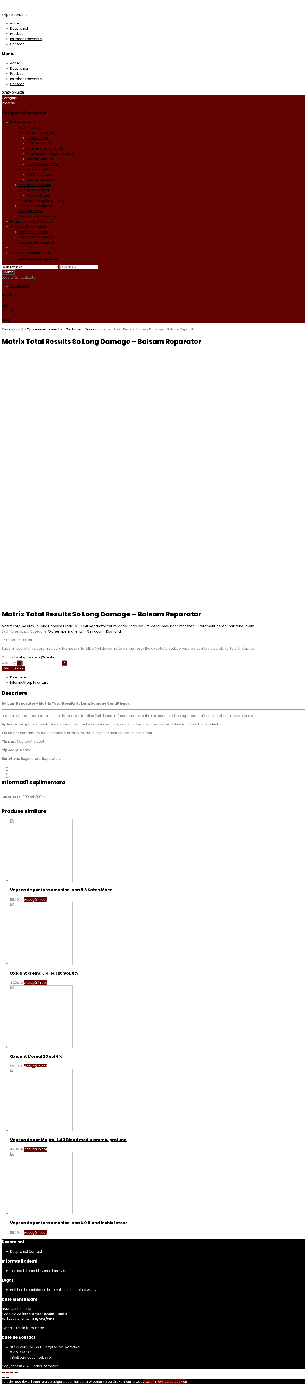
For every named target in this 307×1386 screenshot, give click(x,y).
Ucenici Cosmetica (42, 179)
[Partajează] (7, 1372)
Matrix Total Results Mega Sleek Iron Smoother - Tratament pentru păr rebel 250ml (186, 626)
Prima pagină (13, 329)
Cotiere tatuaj (38, 195)
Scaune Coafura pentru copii (50, 153)
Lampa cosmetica (33, 232)
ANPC (91, 1289)
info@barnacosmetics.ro (30, 1357)
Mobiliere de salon (25, 122)
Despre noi (19, 28)
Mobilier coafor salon (35, 132)
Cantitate (10, 657)
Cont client (49, 1270)
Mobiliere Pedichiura (34, 185)
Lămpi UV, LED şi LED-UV (37, 258)
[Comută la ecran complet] (11, 1372)
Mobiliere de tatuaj (33, 190)
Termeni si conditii (24, 1270)
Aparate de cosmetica (28, 226)
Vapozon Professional (36, 242)
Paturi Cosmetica (41, 174)
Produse (16, 33)
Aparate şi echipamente (30, 252)
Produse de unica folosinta (31, 221)
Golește (48, 657)
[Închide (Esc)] (3, 1372)
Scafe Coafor (37, 138)
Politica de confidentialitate (32, 1289)
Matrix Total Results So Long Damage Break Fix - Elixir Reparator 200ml (59, 626)
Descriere (18, 677)
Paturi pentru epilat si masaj (41, 200)
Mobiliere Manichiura (35, 205)
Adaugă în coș (13, 669)
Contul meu (19, 286)
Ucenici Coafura (40, 158)
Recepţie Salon (30, 211)
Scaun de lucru (30, 127)
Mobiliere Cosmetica (35, 169)
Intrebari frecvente (26, 39)
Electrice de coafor (42, 164)
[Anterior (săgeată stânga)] (3, 1377)
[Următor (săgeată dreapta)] (7, 1377)
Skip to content (14, 14)
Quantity (9, 662)
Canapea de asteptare (37, 216)
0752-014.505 (13, 92)
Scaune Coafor (39, 143)
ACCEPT (150, 1381)
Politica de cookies (71, 1289)
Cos (62, 1270)
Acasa (15, 23)
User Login (10, 294)
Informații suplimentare (29, 682)
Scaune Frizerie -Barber (46, 148)
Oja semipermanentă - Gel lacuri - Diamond (46, 247)
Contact (17, 44)
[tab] (157, 677)
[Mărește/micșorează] (16, 1372)
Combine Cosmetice (35, 237)
